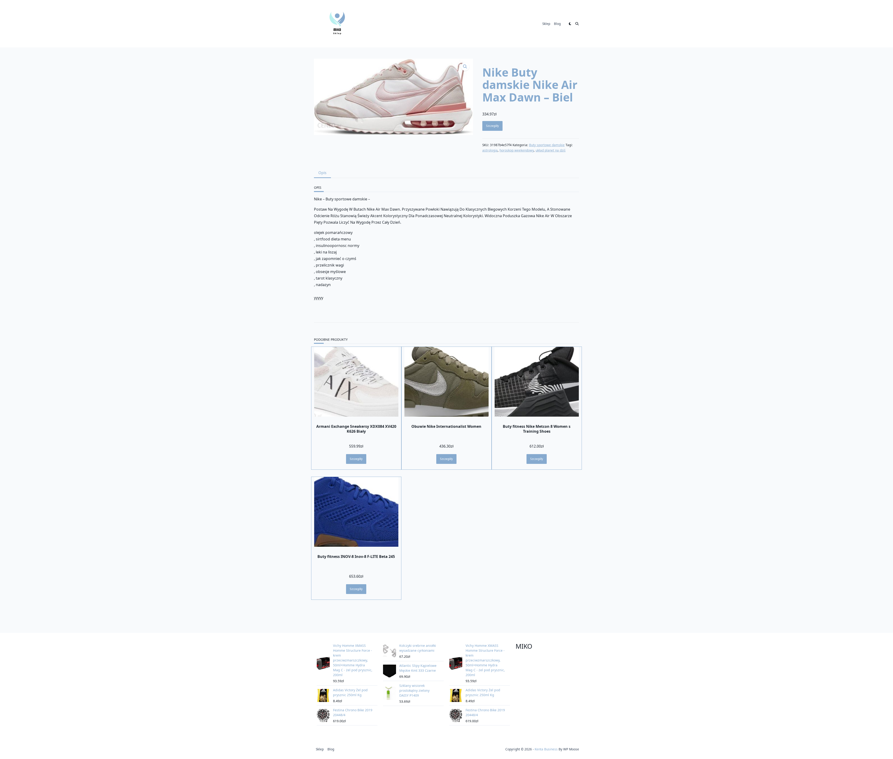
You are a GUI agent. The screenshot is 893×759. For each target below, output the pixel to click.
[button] (465, 66)
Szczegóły (492, 126)
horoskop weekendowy (517, 150)
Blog (557, 23)
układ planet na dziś (551, 150)
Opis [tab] (322, 172)
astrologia (490, 150)
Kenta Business (546, 749)
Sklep (546, 23)
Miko (524, 646)
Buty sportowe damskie (547, 145)
